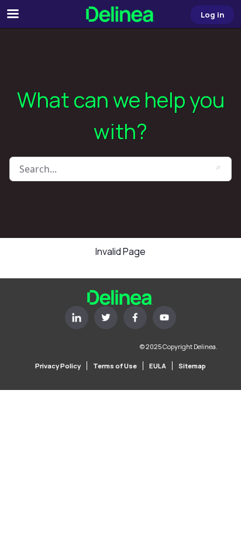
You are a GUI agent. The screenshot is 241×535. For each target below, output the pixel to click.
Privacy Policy (58, 365)
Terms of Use (115, 365)
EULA (157, 365)
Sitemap (192, 365)
